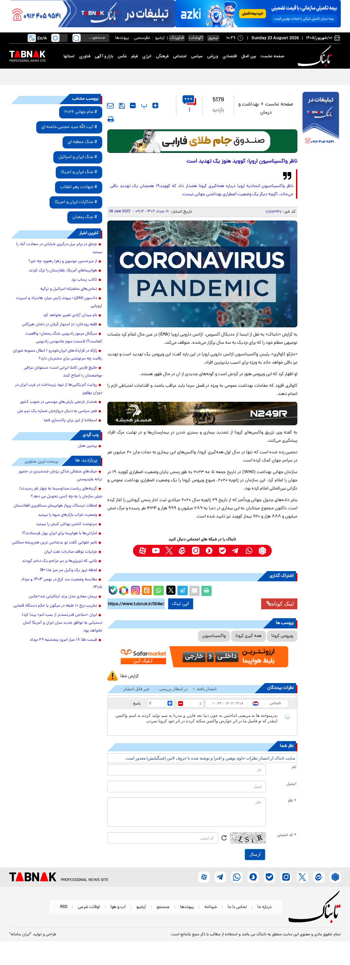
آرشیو (160, 38)
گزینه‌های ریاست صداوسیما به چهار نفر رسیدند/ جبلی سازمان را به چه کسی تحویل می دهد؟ (60, 493)
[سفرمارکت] (202, 656)
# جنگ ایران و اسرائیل (77, 157)
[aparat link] (142, 551)
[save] (121, 106)
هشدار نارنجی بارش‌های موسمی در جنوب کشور (58, 402)
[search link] (76, 38)
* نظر (292, 801)
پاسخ (136, 703)
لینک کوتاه (282, 604)
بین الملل (248, 56)
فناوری (84, 56)
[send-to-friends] (110, 105)
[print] (111, 119)
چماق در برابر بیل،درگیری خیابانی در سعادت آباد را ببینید (59, 248)
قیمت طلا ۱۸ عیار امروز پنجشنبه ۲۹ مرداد (63, 640)
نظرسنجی (142, 38)
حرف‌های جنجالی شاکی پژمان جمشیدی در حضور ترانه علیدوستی (60, 476)
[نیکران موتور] (202, 413)
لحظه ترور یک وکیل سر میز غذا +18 (68, 570)
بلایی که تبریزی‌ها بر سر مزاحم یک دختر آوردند (59, 561)
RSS (63, 907)
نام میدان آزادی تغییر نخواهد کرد (70, 315)
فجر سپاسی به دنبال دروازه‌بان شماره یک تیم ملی (57, 411)
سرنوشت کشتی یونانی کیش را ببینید (66, 524)
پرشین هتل (87, 446)
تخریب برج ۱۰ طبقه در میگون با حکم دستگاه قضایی (55, 606)
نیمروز (213, 38)
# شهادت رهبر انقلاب (78, 187)
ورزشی (212, 56)
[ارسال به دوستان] (194, 591)
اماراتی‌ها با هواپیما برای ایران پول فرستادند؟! (59, 533)
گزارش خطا (129, 676)
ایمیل (291, 784)
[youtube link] (155, 551)
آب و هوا (118, 907)
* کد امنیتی (286, 835)
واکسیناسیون (214, 636)
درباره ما (264, 907)
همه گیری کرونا (248, 636)
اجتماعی (180, 56)
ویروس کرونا (282, 636)
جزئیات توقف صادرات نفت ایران (70, 552)
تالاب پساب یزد (84, 280)
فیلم (134, 56)
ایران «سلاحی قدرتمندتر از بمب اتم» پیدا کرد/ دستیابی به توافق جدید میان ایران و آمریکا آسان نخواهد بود (62, 623)
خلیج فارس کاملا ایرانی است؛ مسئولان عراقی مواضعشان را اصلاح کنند (63, 372)
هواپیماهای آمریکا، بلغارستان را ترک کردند (63, 271)
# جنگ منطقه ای (82, 142)
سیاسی (197, 56)
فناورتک (177, 38)
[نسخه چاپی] (206, 591)
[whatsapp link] (249, 551)
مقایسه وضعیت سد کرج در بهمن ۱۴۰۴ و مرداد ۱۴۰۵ (61, 584)
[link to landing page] (316, 56)
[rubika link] (262, 551)
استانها (69, 56)
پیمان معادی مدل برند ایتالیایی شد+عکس (63, 597)
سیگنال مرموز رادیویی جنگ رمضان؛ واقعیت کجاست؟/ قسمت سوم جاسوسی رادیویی (64, 338)
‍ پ (143, 105)
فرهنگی (162, 56)
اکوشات (196, 38)
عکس (122, 56)
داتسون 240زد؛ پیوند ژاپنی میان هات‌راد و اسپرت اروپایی (59, 302)
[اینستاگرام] (135, 589)
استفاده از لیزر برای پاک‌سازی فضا (70, 420)
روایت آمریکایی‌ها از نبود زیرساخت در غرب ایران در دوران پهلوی (58, 389)
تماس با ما (237, 907)
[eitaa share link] (147, 591)
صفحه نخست (272, 56)
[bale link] (222, 551)
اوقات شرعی (89, 907)
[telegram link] (235, 551)
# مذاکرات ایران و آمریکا (76, 202)
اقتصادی (230, 56)
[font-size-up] (155, 105)
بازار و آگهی (104, 56)
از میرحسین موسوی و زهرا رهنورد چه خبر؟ (62, 261)
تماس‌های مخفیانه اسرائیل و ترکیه (68, 289)
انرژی (146, 56)
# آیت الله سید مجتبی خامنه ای (69, 127)
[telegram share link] (182, 591)
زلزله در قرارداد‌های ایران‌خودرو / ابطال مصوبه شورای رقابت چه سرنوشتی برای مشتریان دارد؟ (57, 355)
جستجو (163, 907)
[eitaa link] (182, 551)
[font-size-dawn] (132, 105)
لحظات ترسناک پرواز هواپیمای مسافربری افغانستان (55, 506)
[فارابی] (202, 141)
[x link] (169, 551)
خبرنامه (210, 907)
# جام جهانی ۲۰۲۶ (80, 112)
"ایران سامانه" (20, 935)
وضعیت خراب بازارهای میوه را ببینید (67, 515)
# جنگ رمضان (84, 217)
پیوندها (122, 38)
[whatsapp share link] (158, 591)
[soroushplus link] (209, 551)
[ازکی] (258, 13)
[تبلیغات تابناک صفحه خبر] (320, 120)
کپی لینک (180, 604)
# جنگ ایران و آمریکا (79, 172)
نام (294, 767)
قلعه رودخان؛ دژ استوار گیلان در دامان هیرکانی (59, 325)
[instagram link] (195, 551)
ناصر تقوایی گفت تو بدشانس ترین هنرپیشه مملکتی (54, 543)
